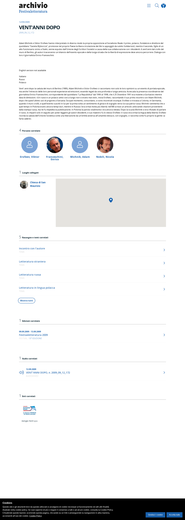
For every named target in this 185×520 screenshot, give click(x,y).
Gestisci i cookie (155, 515)
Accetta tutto (174, 515)
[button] (111, 200)
